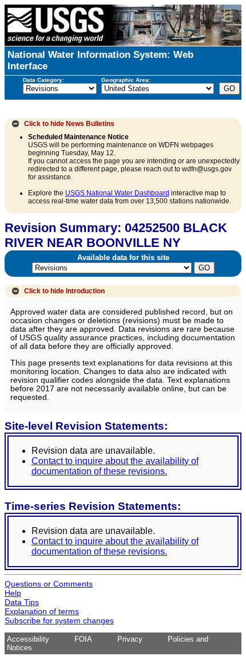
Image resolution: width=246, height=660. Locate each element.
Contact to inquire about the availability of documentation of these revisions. (115, 466)
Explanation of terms (42, 611)
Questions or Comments (49, 583)
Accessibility (28, 639)
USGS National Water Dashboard (117, 193)
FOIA (83, 639)
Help (13, 593)
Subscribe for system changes (59, 620)
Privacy (129, 639)
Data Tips (22, 602)
